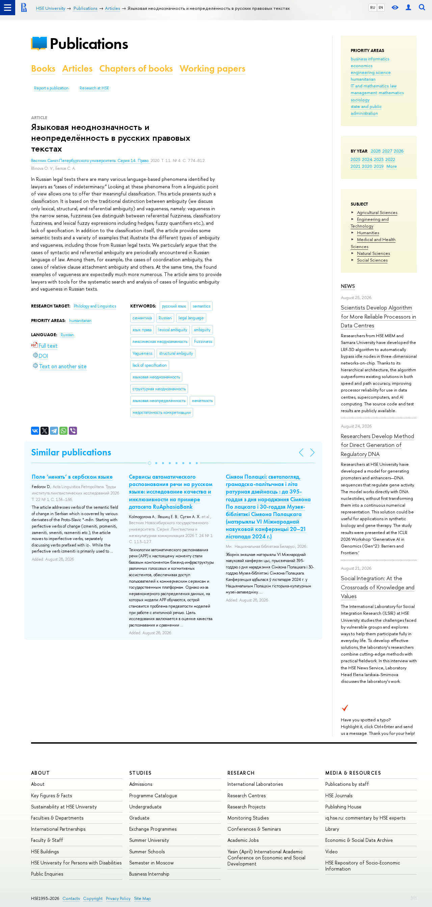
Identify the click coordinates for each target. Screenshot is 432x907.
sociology (360, 100)
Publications (89, 43)
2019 (379, 166)
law (393, 86)
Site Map (142, 898)
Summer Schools (147, 851)
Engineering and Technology (370, 222)
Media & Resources (353, 773)
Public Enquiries (47, 874)
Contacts (71, 898)
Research (241, 773)
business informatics (370, 59)
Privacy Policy (118, 898)
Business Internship (149, 874)
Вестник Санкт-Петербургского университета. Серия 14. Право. (91, 160)
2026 (398, 151)
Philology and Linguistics (95, 306)
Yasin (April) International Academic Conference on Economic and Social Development (266, 857)
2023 (379, 159)
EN (381, 7)
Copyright (93, 898)
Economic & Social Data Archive (359, 840)
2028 (376, 151)
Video (331, 851)
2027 (387, 151)
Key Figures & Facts (51, 795)
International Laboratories (255, 784)
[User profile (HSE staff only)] (408, 7)
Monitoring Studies (248, 818)
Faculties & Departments (57, 818)
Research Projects (246, 806)
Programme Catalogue (153, 795)
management (364, 92)
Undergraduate (145, 806)
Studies (140, 773)
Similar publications (71, 452)
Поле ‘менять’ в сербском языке (72, 476)
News (348, 286)
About (40, 773)
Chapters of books (136, 68)
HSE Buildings (45, 851)
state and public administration (366, 109)
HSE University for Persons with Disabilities (76, 862)
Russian (67, 335)
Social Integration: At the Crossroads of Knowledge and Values (377, 587)
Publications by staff (347, 784)
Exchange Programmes (153, 829)
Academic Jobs (243, 840)
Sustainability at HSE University (64, 806)
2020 (367, 166)
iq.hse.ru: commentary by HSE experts (365, 818)
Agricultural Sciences (377, 212)
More (391, 166)
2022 (390, 159)
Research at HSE (94, 88)
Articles (77, 68)
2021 (355, 166)
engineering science (371, 72)
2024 (367, 159)
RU (372, 7)
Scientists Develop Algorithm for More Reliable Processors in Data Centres (378, 316)
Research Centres (246, 795)
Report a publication (51, 88)
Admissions (140, 784)
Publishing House (343, 806)
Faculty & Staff (47, 840)
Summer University (149, 840)
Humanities (368, 233)
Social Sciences (372, 260)
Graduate (139, 818)
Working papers (212, 68)
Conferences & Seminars (254, 829)
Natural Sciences (373, 253)
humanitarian (363, 79)
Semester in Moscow (151, 862)
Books (43, 68)
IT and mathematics (369, 86)
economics (361, 65)
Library (332, 829)
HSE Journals (338, 795)
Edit (414, 897)
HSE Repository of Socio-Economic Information (362, 865)
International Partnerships (58, 829)
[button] (149, 463)
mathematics (391, 92)
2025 (355, 159)
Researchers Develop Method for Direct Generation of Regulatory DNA (377, 445)
